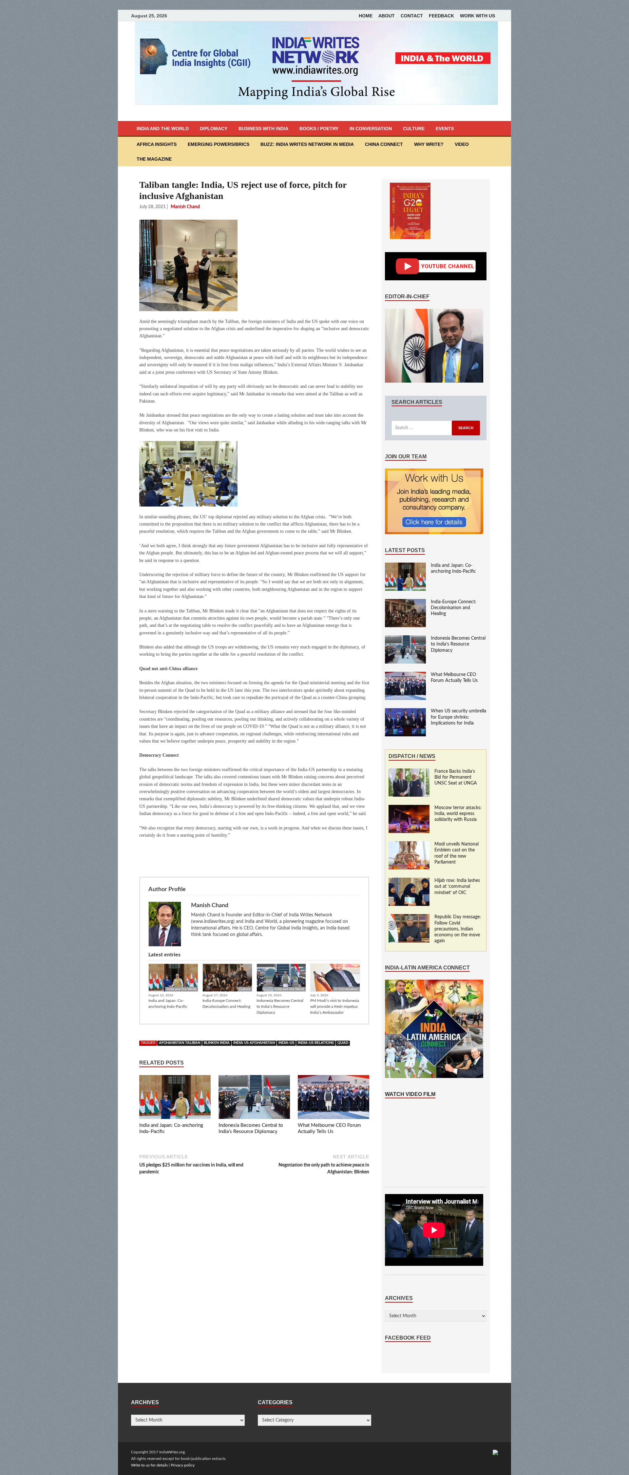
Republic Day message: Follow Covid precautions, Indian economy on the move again (457, 929)
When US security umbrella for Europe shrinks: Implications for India (458, 717)
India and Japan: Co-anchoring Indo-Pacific (167, 1003)
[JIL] (495, 1452)
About (386, 15)
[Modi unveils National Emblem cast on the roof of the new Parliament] (409, 844)
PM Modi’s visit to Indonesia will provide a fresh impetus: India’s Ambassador (334, 1006)
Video (462, 144)
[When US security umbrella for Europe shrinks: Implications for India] (405, 711)
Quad (342, 1043)
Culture (414, 128)
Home (365, 15)
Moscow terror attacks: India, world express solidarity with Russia (458, 814)
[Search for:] (435, 428)
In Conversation (371, 128)
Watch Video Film (410, 1094)
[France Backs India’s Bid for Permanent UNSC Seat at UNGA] (409, 771)
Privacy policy (183, 1465)
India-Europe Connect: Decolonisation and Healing (226, 1003)
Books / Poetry (318, 128)
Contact (412, 15)
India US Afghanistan (254, 1043)
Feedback (441, 15)
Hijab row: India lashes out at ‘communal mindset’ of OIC (457, 886)
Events (445, 128)
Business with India (263, 128)
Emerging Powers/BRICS (218, 144)
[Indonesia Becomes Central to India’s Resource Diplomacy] (254, 1098)
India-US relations (316, 1043)
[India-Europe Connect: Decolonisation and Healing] (405, 602)
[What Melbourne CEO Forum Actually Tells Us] (333, 1098)
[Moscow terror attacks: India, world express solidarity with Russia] (409, 808)
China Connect (384, 144)
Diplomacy (213, 128)
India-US (286, 1043)
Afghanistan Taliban (179, 1043)
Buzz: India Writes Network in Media (307, 144)
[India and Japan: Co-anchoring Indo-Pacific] (175, 1098)
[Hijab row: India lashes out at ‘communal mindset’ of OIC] (409, 881)
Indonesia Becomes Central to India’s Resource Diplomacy (280, 1006)
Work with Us (477, 15)
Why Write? (429, 144)
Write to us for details (149, 1465)
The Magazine (154, 159)
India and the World (163, 128)
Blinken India (217, 1043)
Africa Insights (157, 144)
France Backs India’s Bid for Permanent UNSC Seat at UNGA (455, 777)
